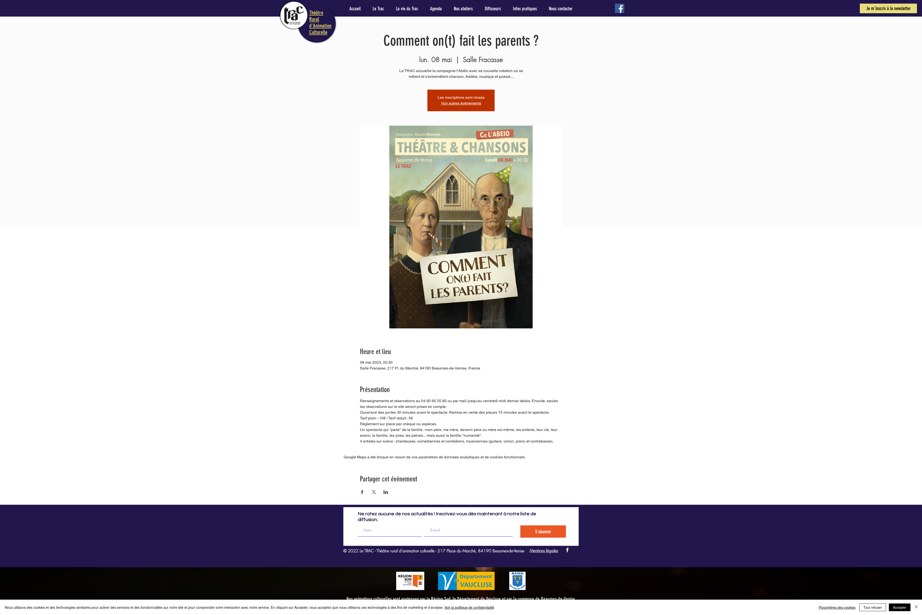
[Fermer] (916, 607)
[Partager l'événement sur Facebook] (362, 492)
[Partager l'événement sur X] (374, 492)
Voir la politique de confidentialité (469, 607)
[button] (888, 8)
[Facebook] (619, 8)
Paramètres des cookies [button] (837, 607)
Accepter (899, 607)
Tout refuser (872, 607)
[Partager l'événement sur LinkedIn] (385, 492)
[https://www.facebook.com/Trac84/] (567, 550)
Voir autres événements (461, 103)
